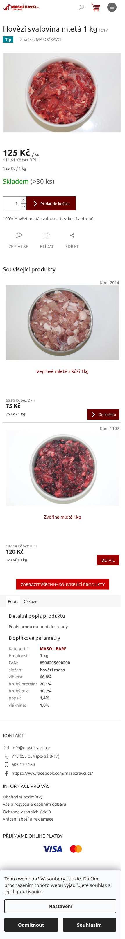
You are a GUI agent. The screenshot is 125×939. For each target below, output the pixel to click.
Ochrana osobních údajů (27, 811)
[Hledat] (81, 7)
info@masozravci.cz (31, 747)
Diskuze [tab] (30, 601)
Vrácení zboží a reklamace (28, 819)
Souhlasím (89, 925)
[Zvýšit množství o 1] (23, 200)
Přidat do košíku (55, 203)
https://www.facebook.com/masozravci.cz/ (52, 773)
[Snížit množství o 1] (23, 206)
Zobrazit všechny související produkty (63, 584)
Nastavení (60, 906)
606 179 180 (23, 764)
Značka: (41, 39)
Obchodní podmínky (22, 797)
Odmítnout (31, 925)
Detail (108, 560)
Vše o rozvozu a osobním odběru (34, 804)
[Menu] (112, 7)
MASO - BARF (53, 648)
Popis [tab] (13, 601)
